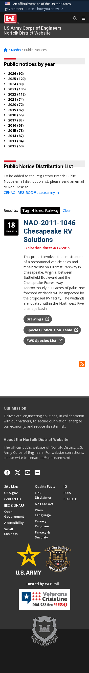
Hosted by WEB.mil (42, 583)
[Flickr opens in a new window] (37, 472)
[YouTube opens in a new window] (27, 472)
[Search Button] (73, 18)
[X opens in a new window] (18, 472)
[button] (45, 8)
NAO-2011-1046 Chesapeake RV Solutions (49, 231)
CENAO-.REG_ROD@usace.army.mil (32, 192)
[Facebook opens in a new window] (7, 472)
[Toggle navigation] (81, 18)
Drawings (35, 319)
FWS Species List (42, 340)
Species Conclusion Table (49, 330)
